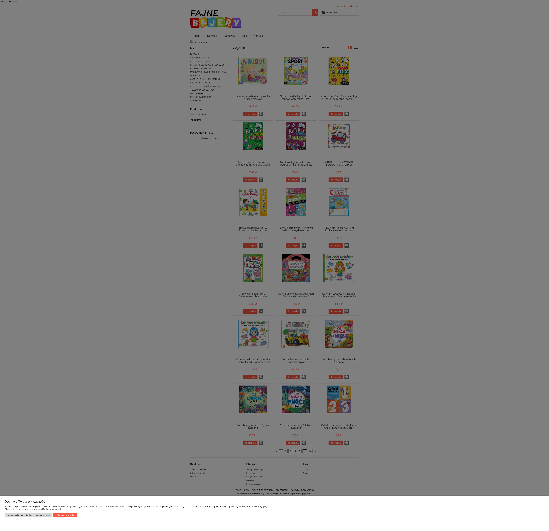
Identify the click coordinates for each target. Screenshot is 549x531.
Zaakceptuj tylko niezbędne (19, 515)
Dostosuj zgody (43, 515)
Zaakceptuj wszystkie (65, 515)
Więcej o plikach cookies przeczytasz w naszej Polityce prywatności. (33, 509)
